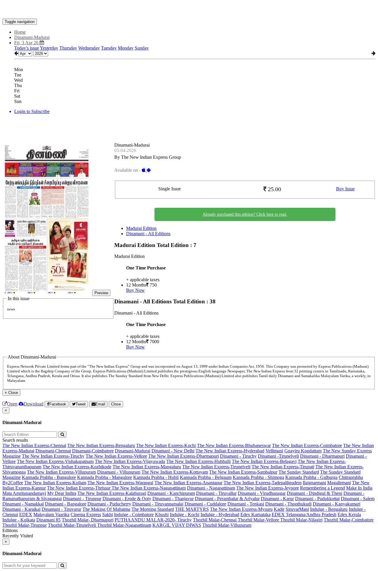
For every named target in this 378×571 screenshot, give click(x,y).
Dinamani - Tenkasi (245, 503)
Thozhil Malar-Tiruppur (24, 525)
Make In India (359, 487)
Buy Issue (345, 188)
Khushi (162, 514)
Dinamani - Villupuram (118, 472)
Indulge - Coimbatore (134, 514)
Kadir (279, 509)
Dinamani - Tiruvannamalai (157, 503)
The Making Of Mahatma (106, 509)
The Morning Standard (152, 509)
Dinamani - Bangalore (65, 503)
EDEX (25, 514)
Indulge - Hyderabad (220, 514)
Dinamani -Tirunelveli (278, 456)
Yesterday (49, 47)
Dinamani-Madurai (132, 450)
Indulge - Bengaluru (329, 509)
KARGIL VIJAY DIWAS (176, 525)
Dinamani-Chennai (53, 450)
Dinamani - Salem (357, 498)
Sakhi (107, 514)
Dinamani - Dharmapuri (322, 456)
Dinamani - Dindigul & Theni (314, 493)
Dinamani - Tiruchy (238, 456)
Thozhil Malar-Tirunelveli (72, 525)
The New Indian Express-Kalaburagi (111, 493)
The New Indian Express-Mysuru (241, 509)
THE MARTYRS (192, 509)
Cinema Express (86, 514)
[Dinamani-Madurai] (189, 9)
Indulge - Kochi (184, 514)
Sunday (142, 47)
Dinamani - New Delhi (172, 450)
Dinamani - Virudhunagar (262, 493)
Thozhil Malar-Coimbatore (349, 519)
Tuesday (109, 47)
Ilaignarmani (314, 482)
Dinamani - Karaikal (21, 509)
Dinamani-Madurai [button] (32, 37)
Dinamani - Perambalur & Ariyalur (227, 498)
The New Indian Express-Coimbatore (307, 445)
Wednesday (89, 47)
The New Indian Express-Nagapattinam (149, 487)
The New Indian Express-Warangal (120, 482)
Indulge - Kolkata (18, 519)
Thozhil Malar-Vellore (259, 519)
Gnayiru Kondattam (303, 450)
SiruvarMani (297, 509)
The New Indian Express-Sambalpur (243, 472)
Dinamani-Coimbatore (93, 450)
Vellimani (274, 450)
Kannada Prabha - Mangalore (104, 477)
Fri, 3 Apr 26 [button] (27, 42)
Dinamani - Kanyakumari (336, 503)
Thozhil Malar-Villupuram (226, 525)
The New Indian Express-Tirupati (283, 466)
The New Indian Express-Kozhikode (77, 466)
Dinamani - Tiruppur (82, 498)
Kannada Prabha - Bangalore (49, 477)
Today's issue (26, 47)
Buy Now (135, 290)
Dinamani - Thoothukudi (288, 503)
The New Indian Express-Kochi (166, 445)
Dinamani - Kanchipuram (171, 493)
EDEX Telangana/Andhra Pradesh (304, 514)
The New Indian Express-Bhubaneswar (234, 445)
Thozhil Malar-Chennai (215, 519)
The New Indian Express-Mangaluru (147, 466)
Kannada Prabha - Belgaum (206, 477)
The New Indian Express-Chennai (34, 445)
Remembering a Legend (322, 487)
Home (20, 32)
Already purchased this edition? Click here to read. (245, 214)
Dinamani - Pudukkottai (317, 498)
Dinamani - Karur (277, 498)
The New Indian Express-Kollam (55, 482)
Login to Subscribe (32, 111)
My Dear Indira (61, 493)
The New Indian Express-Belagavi (264, 461)
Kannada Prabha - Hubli (156, 477)
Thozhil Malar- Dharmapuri (87, 519)
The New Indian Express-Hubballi (198, 461)
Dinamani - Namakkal (23, 503)
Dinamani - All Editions (148, 233)
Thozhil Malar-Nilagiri (301, 519)
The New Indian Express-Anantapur (188, 482)
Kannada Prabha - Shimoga (258, 477)
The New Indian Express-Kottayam (174, 472)
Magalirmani (339, 482)
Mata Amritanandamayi (24, 493)
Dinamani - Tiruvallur (216, 493)
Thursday (68, 47)
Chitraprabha (351, 477)
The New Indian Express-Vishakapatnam (55, 461)
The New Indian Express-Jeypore (267, 487)
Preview (101, 293)
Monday (125, 47)
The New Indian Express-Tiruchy (53, 456)
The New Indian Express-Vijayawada (130, 461)
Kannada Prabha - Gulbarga (311, 477)
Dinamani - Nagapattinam (211, 487)
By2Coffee (12, 482)
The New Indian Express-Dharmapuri (183, 456)
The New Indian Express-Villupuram (61, 472)
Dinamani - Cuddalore (205, 503)
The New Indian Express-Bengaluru (101, 445)
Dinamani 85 (48, 519)
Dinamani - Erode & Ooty (126, 498)
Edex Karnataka (255, 514)
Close (116, 404)
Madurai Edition (141, 228)
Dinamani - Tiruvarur (61, 509)
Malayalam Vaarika (51, 514)
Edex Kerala (349, 514)
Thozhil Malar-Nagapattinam (124, 525)
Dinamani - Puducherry (109, 503)
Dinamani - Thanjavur (173, 498)
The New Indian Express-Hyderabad (229, 450)
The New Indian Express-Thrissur (79, 487)
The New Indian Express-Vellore (116, 456)
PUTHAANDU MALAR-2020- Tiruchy (153, 519)
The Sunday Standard (298, 472)
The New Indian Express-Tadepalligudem (263, 482)
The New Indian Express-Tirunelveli (216, 466)
